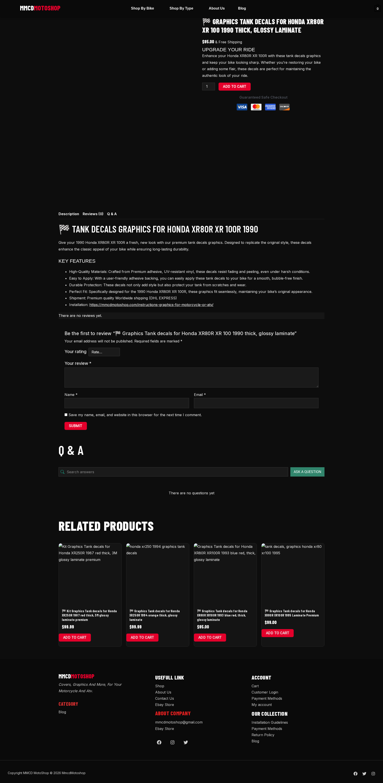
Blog (242, 8)
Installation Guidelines (270, 722)
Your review (77, 363)
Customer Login (265, 692)
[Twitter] (186, 742)
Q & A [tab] (112, 214)
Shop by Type (181, 8)
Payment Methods (267, 698)
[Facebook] (159, 742)
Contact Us (164, 698)
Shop (159, 686)
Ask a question (307, 472)
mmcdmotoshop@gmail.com (179, 722)
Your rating (75, 351)
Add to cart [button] (74, 637)
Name (71, 394)
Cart (255, 686)
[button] (143, 8)
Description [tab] (69, 214)
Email (200, 394)
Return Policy (263, 735)
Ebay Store (164, 704)
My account (262, 704)
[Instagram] (172, 742)
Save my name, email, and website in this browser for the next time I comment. (135, 415)
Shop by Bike (142, 8)
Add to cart (234, 86)
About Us (217, 8)
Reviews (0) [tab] (93, 214)
